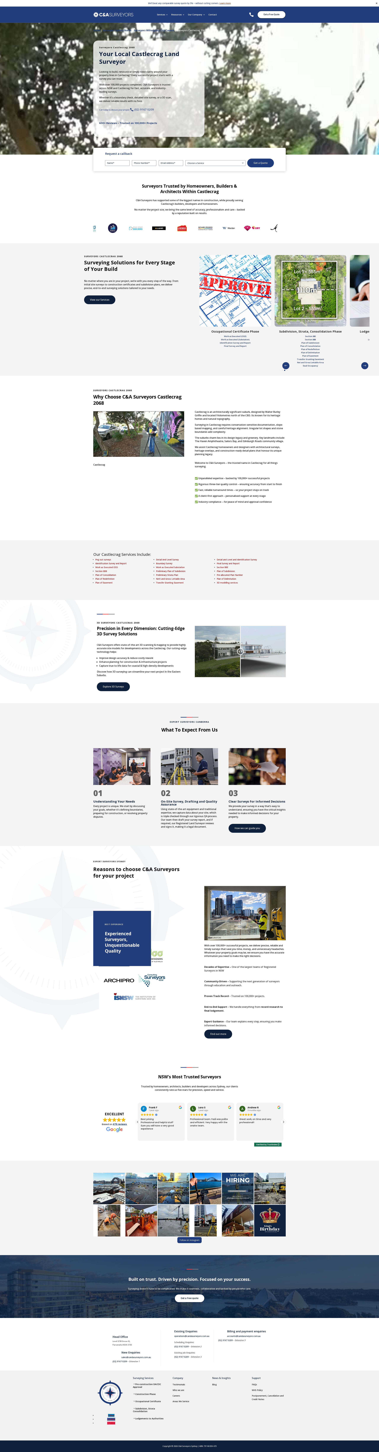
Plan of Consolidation (105, 575)
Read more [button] (146, 1136)
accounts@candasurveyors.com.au (244, 1336)
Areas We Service (181, 1401)
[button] (364, 365)
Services (161, 14)
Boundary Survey (164, 563)
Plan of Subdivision (226, 571)
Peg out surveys (103, 559)
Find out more (218, 1034)
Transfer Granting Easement (170, 582)
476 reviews (120, 1124)
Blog (214, 1384)
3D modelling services (227, 582)
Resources (176, 14)
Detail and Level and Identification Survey (237, 559)
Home (96, 30)
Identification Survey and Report (111, 563)
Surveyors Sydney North (117, 30)
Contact (212, 14)
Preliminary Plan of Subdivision (170, 571)
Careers (176, 1395)
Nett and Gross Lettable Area (170, 578)
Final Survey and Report (228, 563)
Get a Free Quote (272, 14)
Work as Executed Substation (170, 567)
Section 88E (222, 567)
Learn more (225, 3)
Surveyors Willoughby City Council (154, 30)
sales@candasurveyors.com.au (136, 1357)
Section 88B (101, 571)
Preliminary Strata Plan (167, 575)
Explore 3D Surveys (113, 686)
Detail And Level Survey (167, 559)
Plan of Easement (104, 582)
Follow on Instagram (189, 1240)
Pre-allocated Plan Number (230, 575)
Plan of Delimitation (226, 578)
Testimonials (179, 1384)
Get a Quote (261, 163)
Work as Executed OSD (106, 567)
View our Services (99, 299)
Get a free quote (189, 1298)
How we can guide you (247, 828)
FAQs (254, 1384)
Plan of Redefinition (104, 578)
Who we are (178, 1390)
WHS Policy (257, 1390)
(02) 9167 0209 (142, 109)
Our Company (195, 14)
